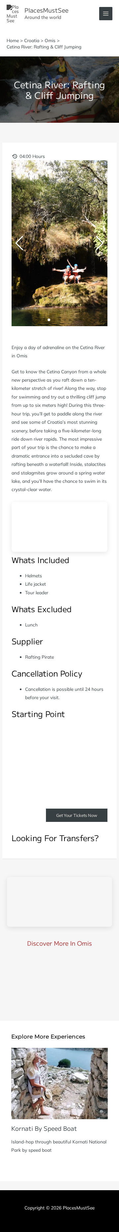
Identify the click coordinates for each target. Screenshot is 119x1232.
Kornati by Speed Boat (44, 1128)
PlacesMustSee (46, 10)
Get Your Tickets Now (76, 815)
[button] (38, 320)
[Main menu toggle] (106, 14)
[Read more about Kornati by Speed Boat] (59, 1083)
